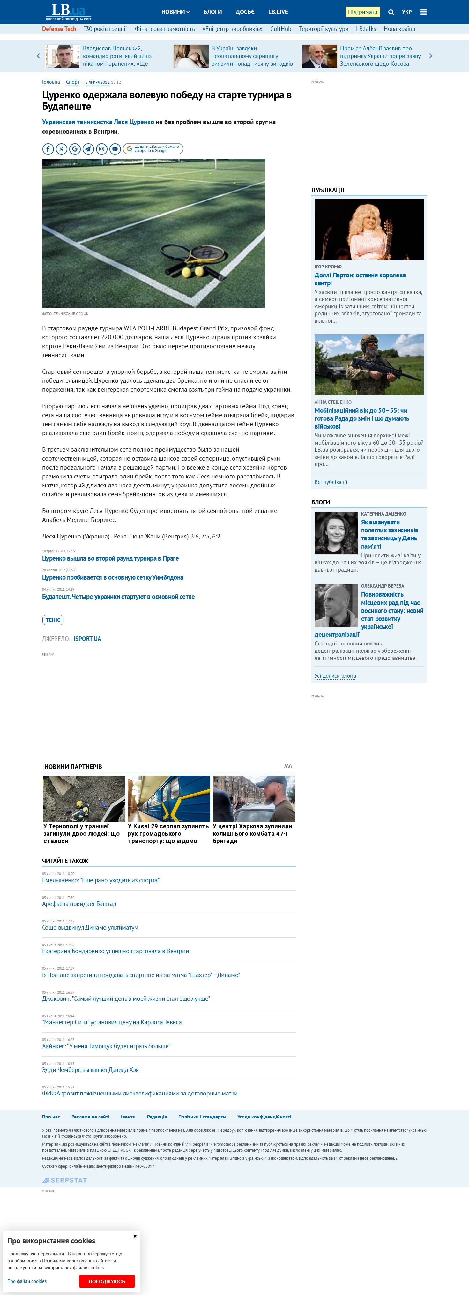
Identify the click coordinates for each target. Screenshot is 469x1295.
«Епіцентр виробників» (233, 29)
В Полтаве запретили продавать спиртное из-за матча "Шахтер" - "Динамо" (141, 975)
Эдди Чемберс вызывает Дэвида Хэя (90, 1069)
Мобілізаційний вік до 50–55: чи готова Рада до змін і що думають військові (362, 418)
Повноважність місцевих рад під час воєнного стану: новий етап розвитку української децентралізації (369, 614)
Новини (173, 12)
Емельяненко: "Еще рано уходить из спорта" (101, 880)
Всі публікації (331, 482)
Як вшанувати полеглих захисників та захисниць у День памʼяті (390, 534)
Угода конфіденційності (264, 1116)
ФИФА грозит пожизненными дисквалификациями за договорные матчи (140, 1093)
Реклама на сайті (90, 1116)
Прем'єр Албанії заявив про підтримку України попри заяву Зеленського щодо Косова (380, 55)
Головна (51, 82)
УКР (407, 11)
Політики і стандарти (202, 1116)
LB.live (278, 12)
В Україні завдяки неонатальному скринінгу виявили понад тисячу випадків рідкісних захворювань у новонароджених (252, 63)
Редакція (157, 1116)
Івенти (128, 1116)
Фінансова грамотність (165, 29)
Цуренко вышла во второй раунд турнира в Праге (110, 558)
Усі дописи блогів (335, 675)
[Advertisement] (169, 703)
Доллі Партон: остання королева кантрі (360, 279)
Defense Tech (59, 29)
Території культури (323, 29)
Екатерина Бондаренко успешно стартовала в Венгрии (115, 951)
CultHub (280, 29)
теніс (53, 620)
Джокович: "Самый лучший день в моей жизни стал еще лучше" (126, 998)
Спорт (72, 82)
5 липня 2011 (97, 82)
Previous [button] (38, 56)
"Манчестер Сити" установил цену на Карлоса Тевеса (112, 1022)
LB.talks (366, 29)
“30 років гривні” (105, 29)
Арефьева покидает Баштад (79, 904)
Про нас (51, 1116)
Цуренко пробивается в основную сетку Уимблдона (112, 577)
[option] (106, 56)
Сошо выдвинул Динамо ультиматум (90, 927)
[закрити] (135, 1236)
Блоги (213, 12)
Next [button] (431, 56)
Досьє (245, 12)
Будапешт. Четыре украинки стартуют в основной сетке (118, 596)
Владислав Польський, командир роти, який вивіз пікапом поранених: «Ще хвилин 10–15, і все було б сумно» (118, 63)
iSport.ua (87, 639)
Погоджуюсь (107, 1281)
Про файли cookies (27, 1281)
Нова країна (399, 29)
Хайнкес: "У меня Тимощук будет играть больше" (106, 1046)
